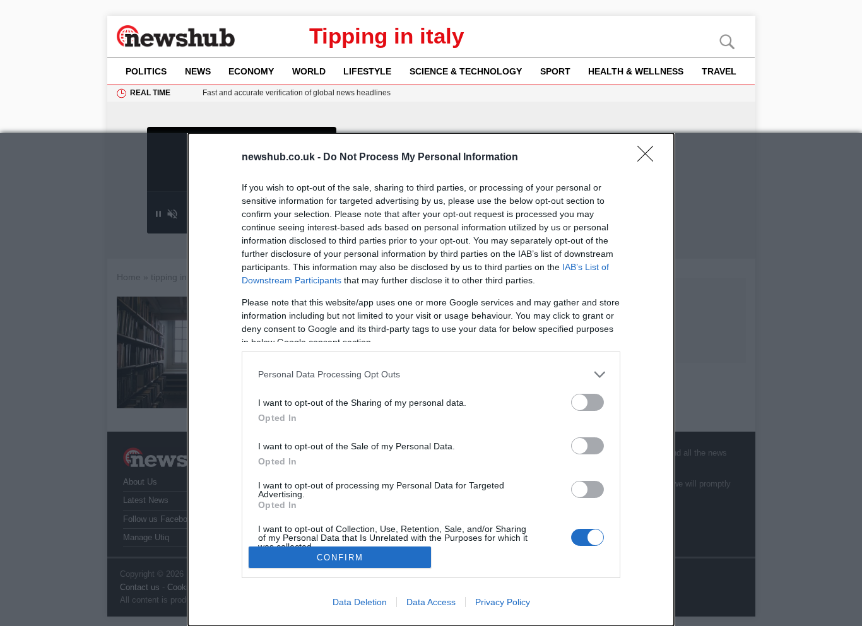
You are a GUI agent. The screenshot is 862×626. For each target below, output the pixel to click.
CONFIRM (340, 557)
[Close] (649, 158)
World (309, 71)
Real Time (150, 92)
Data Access (431, 602)
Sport (555, 71)
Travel (719, 71)
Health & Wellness (635, 71)
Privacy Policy (502, 602)
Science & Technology (466, 71)
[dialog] (431, 379)
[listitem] (431, 374)
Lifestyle (367, 71)
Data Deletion (360, 602)
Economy (251, 71)
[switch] (587, 402)
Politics (146, 71)
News (198, 71)
